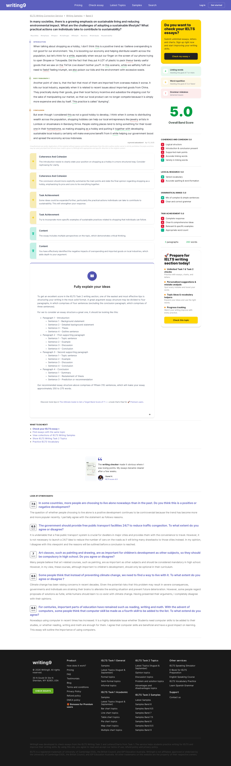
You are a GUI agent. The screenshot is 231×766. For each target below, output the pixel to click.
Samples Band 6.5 (144, 708)
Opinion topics (142, 672)
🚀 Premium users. (136, 402)
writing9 (16, 5)
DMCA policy (73, 700)
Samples (137, 5)
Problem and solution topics (149, 681)
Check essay (96, 5)
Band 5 (89, 15)
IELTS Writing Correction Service (46, 15)
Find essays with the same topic (49, 432)
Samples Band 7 (143, 712)
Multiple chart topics (111, 730)
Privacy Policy (74, 691)
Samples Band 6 (143, 704)
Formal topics (108, 677)
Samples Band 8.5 (144, 725)
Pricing (78, 5)
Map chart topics (109, 725)
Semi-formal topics (110, 681)
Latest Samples (143, 700)
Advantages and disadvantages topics (146, 686)
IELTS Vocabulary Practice (183, 681)
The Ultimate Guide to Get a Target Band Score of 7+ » (83, 402)
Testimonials (73, 678)
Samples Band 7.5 (144, 717)
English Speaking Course (182, 677)
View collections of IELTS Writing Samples (54, 435)
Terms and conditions (78, 687)
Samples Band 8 (143, 721)
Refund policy (74, 695)
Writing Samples (74, 15)
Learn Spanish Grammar (182, 685)
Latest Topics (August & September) (113, 671)
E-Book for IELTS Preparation (178, 671)
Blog (69, 682)
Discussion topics (144, 677)
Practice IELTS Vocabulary (46, 441)
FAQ (69, 674)
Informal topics (108, 685)
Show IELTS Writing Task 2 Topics (50, 438)
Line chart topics (109, 712)
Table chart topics (110, 717)
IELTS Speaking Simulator (182, 665)
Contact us (175, 697)
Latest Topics (118, 5)
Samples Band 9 (143, 730)
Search (152, 5)
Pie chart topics (109, 721)
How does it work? (76, 665)
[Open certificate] (91, 469)
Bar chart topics (109, 708)
